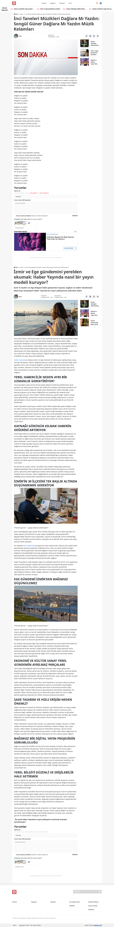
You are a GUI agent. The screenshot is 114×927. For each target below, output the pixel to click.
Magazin (34, 902)
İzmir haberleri (28, 545)
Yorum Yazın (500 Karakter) (22, 200)
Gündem (53, 902)
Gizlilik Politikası (93, 902)
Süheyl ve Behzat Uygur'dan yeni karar (94, 62)
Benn (16, 14)
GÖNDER (74, 215)
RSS (15, 925)
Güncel (14, 902)
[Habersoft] (98, 925)
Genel (21, 267)
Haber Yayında (19, 360)
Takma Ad (17, 191)
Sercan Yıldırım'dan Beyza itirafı (94, 322)
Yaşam (21, 14)
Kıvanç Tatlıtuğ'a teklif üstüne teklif (95, 43)
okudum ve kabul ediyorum (32, 216)
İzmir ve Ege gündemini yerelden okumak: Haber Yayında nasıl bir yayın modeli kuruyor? (95, 52)
